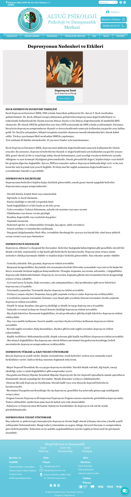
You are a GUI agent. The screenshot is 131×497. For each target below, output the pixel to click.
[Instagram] (120, 2)
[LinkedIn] (124, 2)
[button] (52, 36)
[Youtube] (58, 485)
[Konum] (41, 474)
